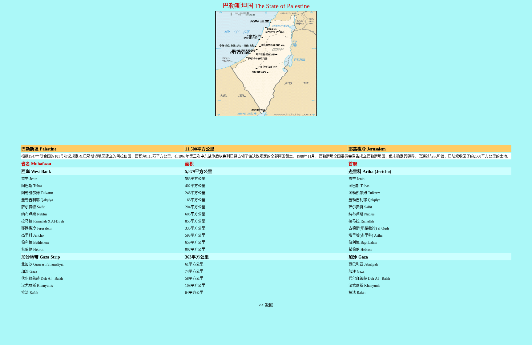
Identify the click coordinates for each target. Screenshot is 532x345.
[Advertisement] (266, 127)
